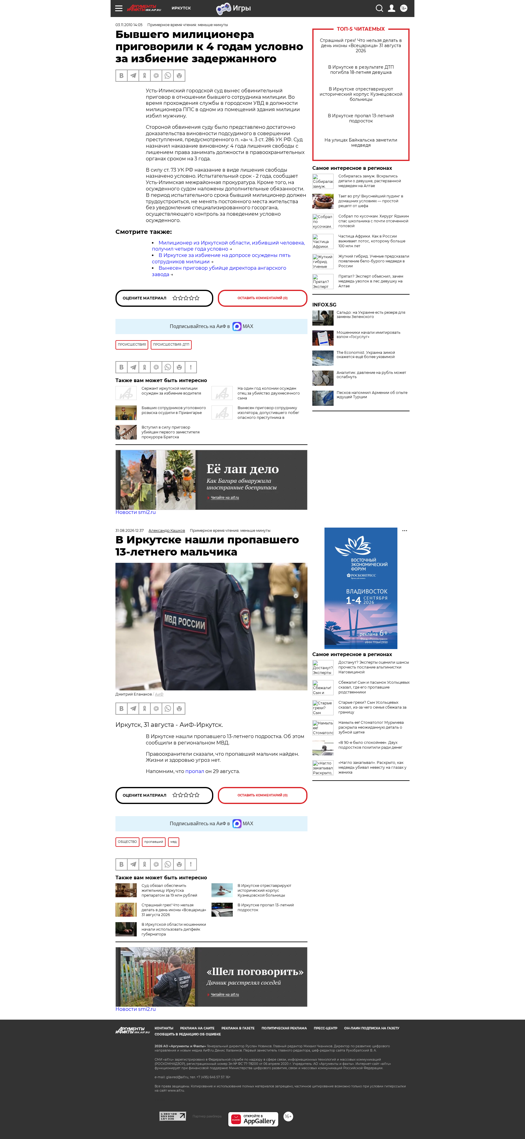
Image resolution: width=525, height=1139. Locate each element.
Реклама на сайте (197, 1028)
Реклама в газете (238, 1028)
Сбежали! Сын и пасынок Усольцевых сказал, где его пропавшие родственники (374, 687)
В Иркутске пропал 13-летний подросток (361, 118)
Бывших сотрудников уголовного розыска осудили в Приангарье (174, 410)
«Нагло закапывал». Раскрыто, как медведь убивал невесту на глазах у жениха (372, 767)
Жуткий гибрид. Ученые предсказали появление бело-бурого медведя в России (373, 261)
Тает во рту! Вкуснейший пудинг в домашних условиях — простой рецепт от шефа (370, 201)
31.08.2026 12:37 (129, 530)
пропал (194, 771)
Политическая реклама (284, 1028)
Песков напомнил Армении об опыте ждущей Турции (372, 395)
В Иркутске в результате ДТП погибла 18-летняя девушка (361, 70)
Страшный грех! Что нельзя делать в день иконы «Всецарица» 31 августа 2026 (361, 45)
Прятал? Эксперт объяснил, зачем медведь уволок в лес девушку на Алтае (370, 281)
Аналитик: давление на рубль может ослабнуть (371, 375)
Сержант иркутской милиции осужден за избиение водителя (171, 390)
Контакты (164, 1028)
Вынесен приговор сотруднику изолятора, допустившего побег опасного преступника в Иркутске (255, 415)
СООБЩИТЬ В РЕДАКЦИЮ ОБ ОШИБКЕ (188, 1034)
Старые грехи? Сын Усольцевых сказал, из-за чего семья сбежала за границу (372, 707)
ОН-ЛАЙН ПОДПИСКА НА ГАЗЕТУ (371, 1028)
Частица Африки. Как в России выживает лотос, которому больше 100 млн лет (371, 241)
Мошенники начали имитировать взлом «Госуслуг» (368, 334)
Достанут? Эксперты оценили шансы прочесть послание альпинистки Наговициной (373, 667)
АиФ (159, 694)
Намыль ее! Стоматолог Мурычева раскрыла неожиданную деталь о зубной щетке (371, 727)
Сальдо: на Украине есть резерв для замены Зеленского (371, 314)
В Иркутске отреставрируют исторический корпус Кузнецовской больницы (361, 94)
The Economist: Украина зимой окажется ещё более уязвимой (366, 355)
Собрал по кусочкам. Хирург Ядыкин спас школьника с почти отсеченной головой (373, 221)
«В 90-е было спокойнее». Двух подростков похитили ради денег (370, 745)
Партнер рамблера (207, 1116)
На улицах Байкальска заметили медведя (360, 143)
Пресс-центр (325, 1028)
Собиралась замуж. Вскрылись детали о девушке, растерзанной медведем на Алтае (369, 181)
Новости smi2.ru (135, 512)
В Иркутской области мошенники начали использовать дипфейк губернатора (174, 929)
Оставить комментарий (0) (263, 298)
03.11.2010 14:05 (128, 24)
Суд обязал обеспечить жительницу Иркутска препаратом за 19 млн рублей (169, 890)
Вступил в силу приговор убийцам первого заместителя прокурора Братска (171, 432)
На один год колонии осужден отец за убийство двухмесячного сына (269, 393)
